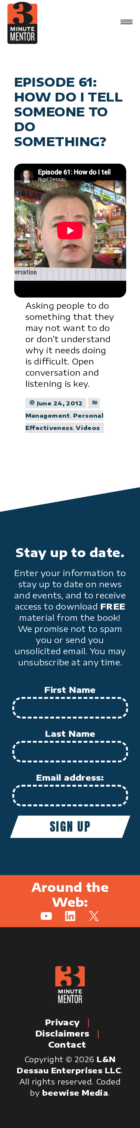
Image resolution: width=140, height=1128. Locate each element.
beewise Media (75, 1092)
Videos (88, 427)
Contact (67, 1044)
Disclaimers (62, 1033)
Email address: (70, 777)
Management (47, 415)
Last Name (70, 733)
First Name (70, 689)
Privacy (62, 1022)
